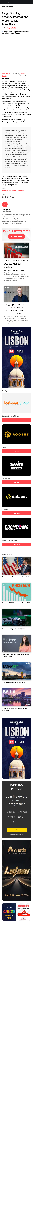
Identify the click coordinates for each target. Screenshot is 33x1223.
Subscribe (16, 236)
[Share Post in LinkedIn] (5, 197)
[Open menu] (29, 6)
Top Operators (7, 391)
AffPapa (5, 209)
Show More (16, 420)
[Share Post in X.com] (8, 197)
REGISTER (24, 2)
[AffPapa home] (7, 6)
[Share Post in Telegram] (13, 197)
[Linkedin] (9, 210)
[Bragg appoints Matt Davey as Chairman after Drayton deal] (16, 294)
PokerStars (6, 74)
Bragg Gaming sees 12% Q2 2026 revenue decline (16, 263)
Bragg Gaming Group (9, 190)
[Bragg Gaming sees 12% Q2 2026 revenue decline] (16, 250)
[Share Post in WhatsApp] (10, 197)
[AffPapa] (5, 207)
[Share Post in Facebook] (3, 197)
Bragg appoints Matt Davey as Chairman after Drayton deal (15, 307)
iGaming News (7, 554)
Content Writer (7, 212)
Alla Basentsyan (9, 270)
